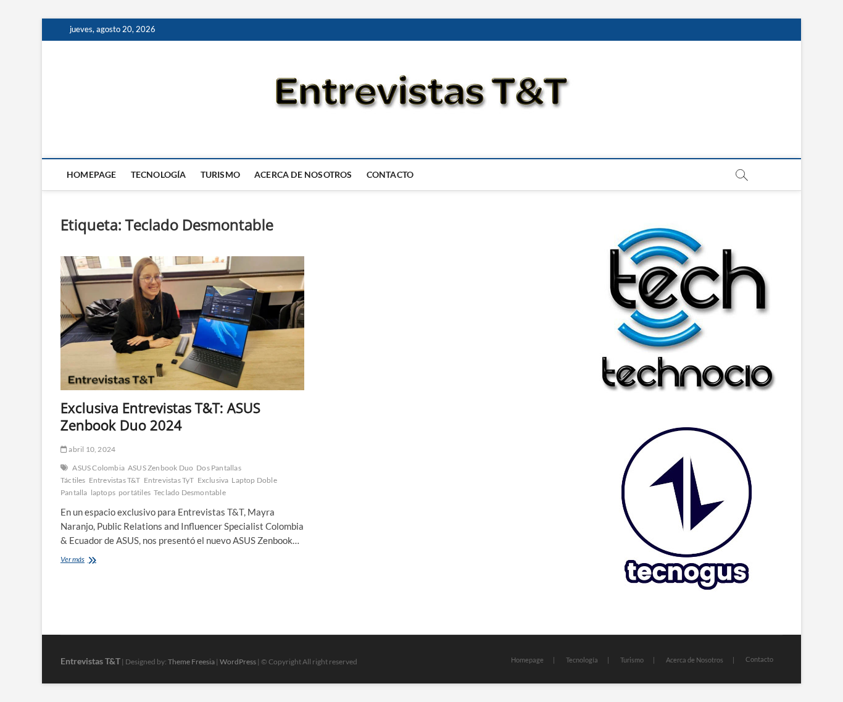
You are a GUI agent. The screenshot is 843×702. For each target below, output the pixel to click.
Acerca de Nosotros (303, 174)
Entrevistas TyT (169, 480)
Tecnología (158, 174)
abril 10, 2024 (91, 449)
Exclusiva (213, 480)
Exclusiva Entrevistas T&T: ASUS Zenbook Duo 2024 (160, 416)
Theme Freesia (191, 661)
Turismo (220, 174)
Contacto (390, 174)
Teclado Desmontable (190, 492)
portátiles (134, 492)
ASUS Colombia (98, 467)
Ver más (89, 560)
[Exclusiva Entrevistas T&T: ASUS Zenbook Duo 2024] (182, 323)
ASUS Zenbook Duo (160, 467)
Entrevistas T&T (115, 480)
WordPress (238, 661)
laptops (103, 492)
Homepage (92, 174)
